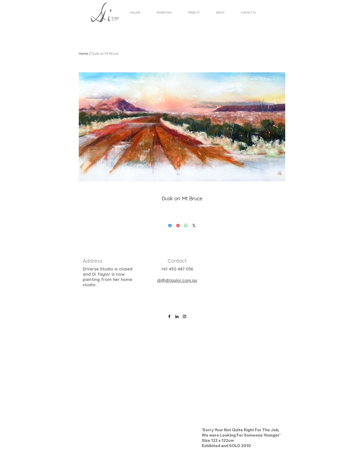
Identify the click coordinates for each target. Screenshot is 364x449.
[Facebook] (169, 316)
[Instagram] (184, 316)
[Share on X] (194, 225)
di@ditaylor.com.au (177, 280)
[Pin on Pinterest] (178, 225)
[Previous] (23, 383)
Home (83, 53)
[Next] (340, 383)
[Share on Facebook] (170, 225)
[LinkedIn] (177, 316)
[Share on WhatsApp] (186, 225)
